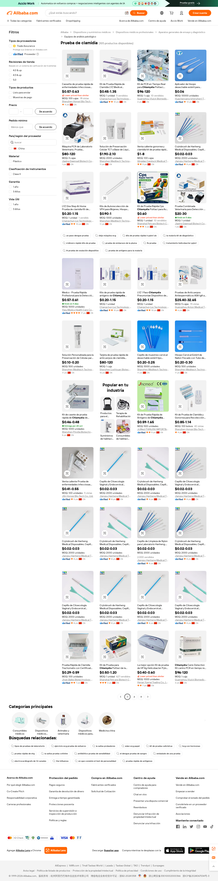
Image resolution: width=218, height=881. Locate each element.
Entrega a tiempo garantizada (64, 797)
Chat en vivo (140, 794)
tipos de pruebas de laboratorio (29, 746)
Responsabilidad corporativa (22, 797)
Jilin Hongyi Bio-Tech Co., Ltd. (77, 496)
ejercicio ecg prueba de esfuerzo (70, 746)
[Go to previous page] (121, 697)
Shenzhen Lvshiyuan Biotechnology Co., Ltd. (115, 369)
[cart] (172, 13)
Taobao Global (123, 865)
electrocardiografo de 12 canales (30, 761)
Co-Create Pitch (15, 791)
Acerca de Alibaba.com (20, 777)
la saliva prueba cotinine (56, 753)
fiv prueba (151, 243)
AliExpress (60, 865)
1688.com (74, 865)
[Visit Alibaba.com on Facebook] (178, 827)
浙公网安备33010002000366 (165, 876)
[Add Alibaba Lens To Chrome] (55, 850)
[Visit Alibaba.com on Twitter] (191, 827)
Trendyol (145, 865)
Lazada (109, 865)
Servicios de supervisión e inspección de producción (63, 812)
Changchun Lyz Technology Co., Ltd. (115, 98)
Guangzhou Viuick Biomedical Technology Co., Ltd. (153, 98)
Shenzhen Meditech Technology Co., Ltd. (115, 161)
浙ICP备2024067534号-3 (196, 876)
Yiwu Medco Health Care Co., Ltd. (78, 309)
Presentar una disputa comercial (151, 801)
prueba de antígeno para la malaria (125, 250)
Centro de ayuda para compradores (145, 786)
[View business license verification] (139, 876)
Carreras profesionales (19, 804)
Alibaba (64, 32)
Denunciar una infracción (147, 823)
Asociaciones (183, 813)
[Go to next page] (148, 697)
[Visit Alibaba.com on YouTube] (205, 827)
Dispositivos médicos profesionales (134, 32)
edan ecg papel (132, 746)
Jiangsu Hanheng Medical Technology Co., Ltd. (190, 161)
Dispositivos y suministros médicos (92, 32)
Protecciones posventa (61, 804)
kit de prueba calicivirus (161, 746)
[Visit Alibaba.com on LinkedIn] (185, 827)
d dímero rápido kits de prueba (81, 243)
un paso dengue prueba (77, 235)
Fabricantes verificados (103, 785)
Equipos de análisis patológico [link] (80, 36)
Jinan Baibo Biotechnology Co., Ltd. (78, 679)
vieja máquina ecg (107, 235)
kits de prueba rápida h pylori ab (141, 235)
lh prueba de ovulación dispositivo (82, 250)
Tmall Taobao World (92, 865)
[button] (127, 13)
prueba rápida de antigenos (139, 761)
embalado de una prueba (168, 753)
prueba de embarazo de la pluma (121, 243)
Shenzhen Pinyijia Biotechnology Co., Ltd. (78, 432)
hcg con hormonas (191, 746)
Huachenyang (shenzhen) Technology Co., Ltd (190, 98)
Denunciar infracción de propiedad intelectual (146, 815)
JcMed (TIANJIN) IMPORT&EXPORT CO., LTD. (153, 429)
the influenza (62, 761)
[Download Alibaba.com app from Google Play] (199, 850)
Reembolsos (140, 807)
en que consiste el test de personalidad (97, 761)
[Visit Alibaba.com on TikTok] (212, 827)
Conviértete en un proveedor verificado (191, 806)
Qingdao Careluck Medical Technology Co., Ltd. (153, 161)
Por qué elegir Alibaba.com (21, 785)
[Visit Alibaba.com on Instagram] (198, 827)
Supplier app (111, 850)
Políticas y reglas (58, 820)
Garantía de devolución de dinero (66, 791)
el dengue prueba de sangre (133, 753)
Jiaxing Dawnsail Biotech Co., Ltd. (78, 161)
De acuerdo (45, 111)
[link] (213, 848)
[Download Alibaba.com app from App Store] (174, 850)
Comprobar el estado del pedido (193, 797)
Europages (158, 865)
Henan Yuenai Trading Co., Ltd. (153, 682)
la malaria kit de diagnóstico (179, 235)
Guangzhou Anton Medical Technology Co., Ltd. (190, 307)
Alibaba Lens (23, 850)
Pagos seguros (57, 785)
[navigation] (33, 365)
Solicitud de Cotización (103, 791)
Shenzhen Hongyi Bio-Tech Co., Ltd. (78, 101)
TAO (135, 865)
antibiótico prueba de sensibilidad (94, 753)
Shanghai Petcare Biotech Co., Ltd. (153, 223)
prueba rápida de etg (24, 753)
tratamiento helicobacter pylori (181, 243)
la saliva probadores (105, 746)
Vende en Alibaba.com (187, 785)
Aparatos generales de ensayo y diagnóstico (182, 32)
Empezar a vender (185, 791)
